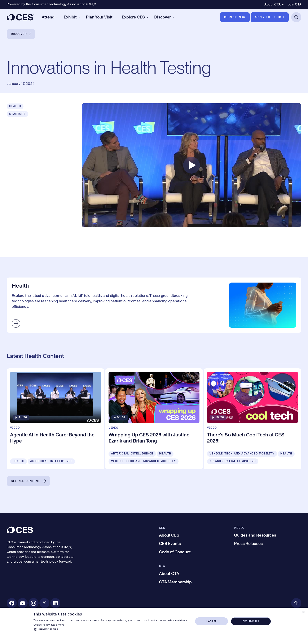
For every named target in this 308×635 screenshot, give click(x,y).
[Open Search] (296, 17)
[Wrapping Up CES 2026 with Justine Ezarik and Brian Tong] (154, 418)
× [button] (303, 612)
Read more (58, 624)
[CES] (20, 17)
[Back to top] (296, 603)
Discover (19, 34)
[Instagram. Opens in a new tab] (33, 603)
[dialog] (154, 621)
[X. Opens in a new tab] (44, 603)
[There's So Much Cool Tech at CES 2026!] (252, 418)
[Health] (154, 305)
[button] (111, 629)
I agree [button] (211, 621)
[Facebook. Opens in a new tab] (12, 603)
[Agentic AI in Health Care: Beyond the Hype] (55, 418)
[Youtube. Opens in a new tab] (23, 603)
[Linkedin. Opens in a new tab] (55, 603)
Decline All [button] (250, 621)
